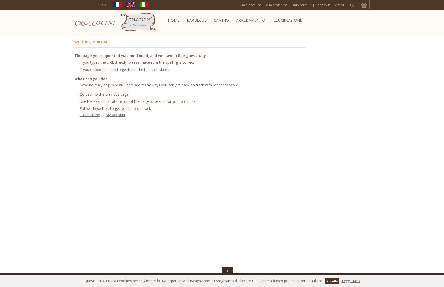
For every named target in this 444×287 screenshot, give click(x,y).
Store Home (90, 114)
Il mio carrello (301, 5)
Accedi (339, 5)
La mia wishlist (276, 5)
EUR (100, 5)
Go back (86, 94)
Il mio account (250, 5)
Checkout (322, 5)
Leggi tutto (351, 280)
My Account (115, 114)
